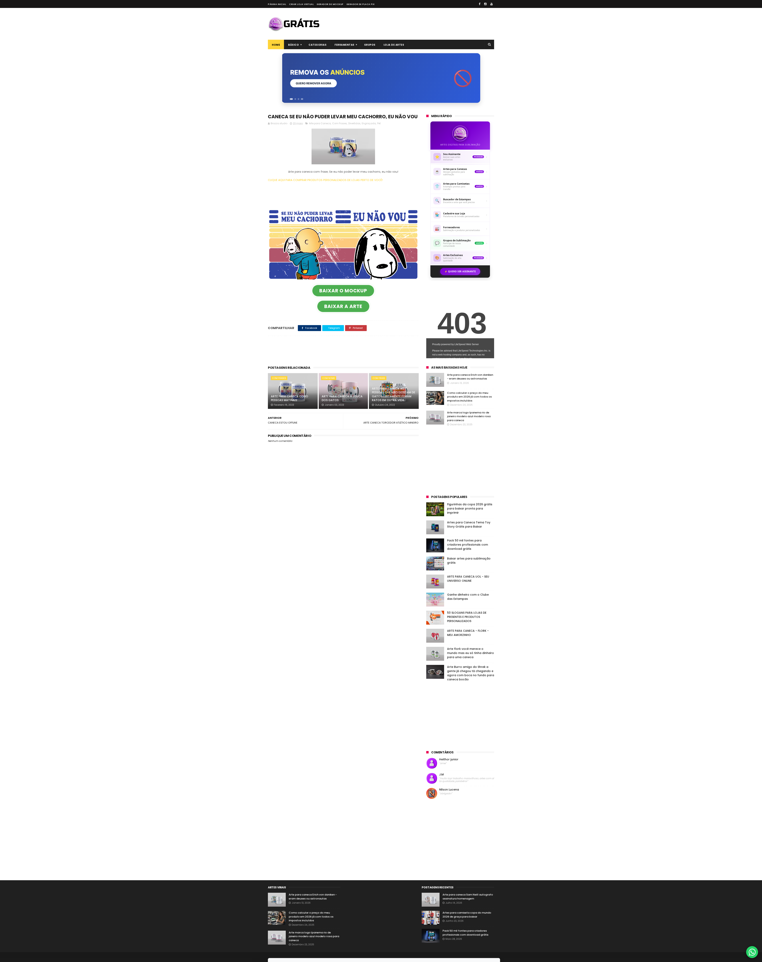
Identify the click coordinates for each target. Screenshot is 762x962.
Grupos (369, 44)
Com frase (378, 378)
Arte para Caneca (320, 123)
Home (276, 44)
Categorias (317, 44)
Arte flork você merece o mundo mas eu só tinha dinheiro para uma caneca (470, 653)
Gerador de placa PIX (360, 4)
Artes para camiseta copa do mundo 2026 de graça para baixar (467, 915)
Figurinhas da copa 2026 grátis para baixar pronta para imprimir (469, 508)
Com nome (328, 378)
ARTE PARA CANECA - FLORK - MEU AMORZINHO (468, 633)
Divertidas (354, 123)
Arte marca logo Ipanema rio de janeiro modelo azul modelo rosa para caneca (469, 416)
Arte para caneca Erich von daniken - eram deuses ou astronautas (470, 377)
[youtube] (491, 4)
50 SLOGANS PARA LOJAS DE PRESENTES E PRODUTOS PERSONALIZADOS (466, 617)
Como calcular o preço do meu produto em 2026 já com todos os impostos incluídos (469, 397)
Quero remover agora (313, 83)
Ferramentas (344, 44)
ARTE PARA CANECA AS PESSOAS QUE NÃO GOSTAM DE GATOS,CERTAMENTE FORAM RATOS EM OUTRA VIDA (393, 394)
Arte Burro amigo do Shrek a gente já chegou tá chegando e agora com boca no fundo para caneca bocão (470, 673)
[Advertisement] (422, 24)
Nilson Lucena (449, 789)
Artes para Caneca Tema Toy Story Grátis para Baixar (468, 524)
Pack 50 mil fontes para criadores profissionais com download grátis (467, 544)
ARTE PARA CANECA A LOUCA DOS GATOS (342, 398)
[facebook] (479, 4)
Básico (293, 44)
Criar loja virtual (301, 4)
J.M (441, 774)
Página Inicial (277, 4)
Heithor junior (448, 759)
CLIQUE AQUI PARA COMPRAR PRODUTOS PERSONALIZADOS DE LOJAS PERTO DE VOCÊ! (325, 180)
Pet (379, 123)
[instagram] (485, 4)
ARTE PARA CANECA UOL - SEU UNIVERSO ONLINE (468, 579)
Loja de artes (394, 44)
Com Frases (339, 123)
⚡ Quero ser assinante (460, 271)
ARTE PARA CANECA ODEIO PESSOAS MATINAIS (289, 398)
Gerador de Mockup (330, 4)
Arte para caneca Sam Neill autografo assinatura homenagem (468, 896)
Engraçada (369, 123)
